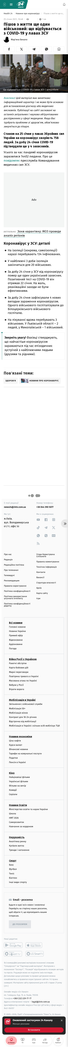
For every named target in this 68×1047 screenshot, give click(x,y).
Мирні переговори (18, 672)
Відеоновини (16, 639)
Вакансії (40, 578)
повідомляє (12, 160)
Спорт (12, 860)
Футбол (13, 869)
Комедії (13, 790)
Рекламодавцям (11, 581)
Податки (13, 758)
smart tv (13, 953)
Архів (38, 588)
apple (35, 945)
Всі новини (15, 622)
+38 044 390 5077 (44, 507)
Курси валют (15, 744)
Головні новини (17, 627)
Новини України (17, 631)
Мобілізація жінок (18, 712)
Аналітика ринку (17, 841)
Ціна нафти (15, 740)
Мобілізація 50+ (17, 708)
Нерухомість (17, 837)
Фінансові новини (18, 749)
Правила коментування (47, 562)
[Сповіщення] (64, 4)
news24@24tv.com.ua (15, 507)
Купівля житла (16, 845)
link (38, 519)
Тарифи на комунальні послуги (25, 753)
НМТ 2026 (14, 818)
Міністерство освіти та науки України (28, 809)
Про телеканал (11, 570)
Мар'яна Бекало (19, 40)
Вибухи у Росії (16, 685)
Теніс (11, 873)
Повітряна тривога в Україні (23, 676)
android (13, 945)
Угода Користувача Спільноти (45, 555)
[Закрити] (61, 1020)
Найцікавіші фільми (19, 777)
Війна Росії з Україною (23, 659)
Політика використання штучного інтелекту (15, 597)
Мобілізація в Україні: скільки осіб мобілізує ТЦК (34, 725)
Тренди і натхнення (19, 850)
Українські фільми (18, 781)
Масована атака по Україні (23, 680)
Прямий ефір (16, 635)
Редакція (8, 560)
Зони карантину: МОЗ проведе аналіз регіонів (32, 233)
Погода (12, 648)
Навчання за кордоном (21, 826)
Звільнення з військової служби (25, 704)
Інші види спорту (18, 882)
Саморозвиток (16, 822)
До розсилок (20, 924)
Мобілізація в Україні (22, 699)
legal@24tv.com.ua (41, 1001)
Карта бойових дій (18, 667)
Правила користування (15, 586)
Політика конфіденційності (17, 591)
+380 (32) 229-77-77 (22, 998)
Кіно (12, 772)
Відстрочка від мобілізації (22, 721)
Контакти (40, 572)
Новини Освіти (18, 804)
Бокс (11, 864)
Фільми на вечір (17, 785)
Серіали (13, 794)
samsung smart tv (35, 953)
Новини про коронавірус (28, 14)
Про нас (8, 554)
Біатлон (13, 877)
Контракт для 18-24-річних (23, 717)
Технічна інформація (46, 567)
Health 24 (8, 14)
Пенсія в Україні (17, 762)
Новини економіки (20, 736)
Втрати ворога (16, 689)
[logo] (20, 4)
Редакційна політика (14, 565)
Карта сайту (42, 593)
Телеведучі (9, 575)
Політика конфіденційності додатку (17, 605)
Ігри (38, 599)
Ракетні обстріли (18, 663)
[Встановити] (34, 1025)
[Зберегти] (59, 49)
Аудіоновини (15, 644)
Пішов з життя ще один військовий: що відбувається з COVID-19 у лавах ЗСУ (53, 14)
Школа (12, 813)
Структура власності (46, 583)
